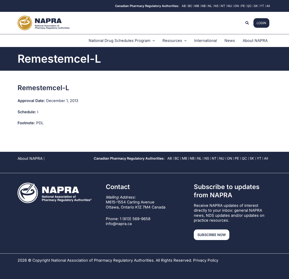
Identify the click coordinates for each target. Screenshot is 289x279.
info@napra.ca (119, 223)
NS (206, 158)
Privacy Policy (205, 260)
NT (214, 158)
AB (169, 158)
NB (192, 158)
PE (237, 158)
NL (199, 158)
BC (177, 158)
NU (221, 158)
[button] (247, 23)
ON (229, 158)
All (266, 158)
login (261, 23)
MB (184, 158)
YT (259, 158)
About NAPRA (30, 158)
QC (244, 158)
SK (252, 158)
